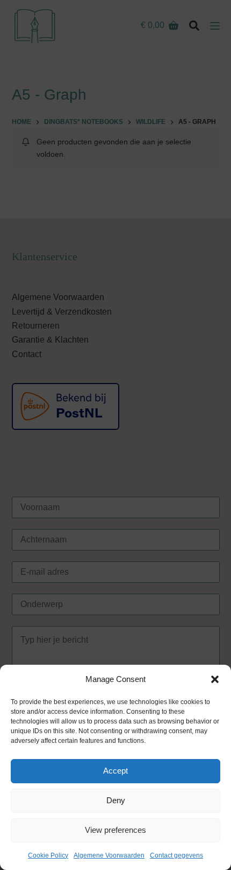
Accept (115, 770)
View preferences (115, 829)
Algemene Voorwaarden (109, 855)
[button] (215, 679)
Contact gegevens (176, 855)
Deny (115, 800)
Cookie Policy (48, 855)
